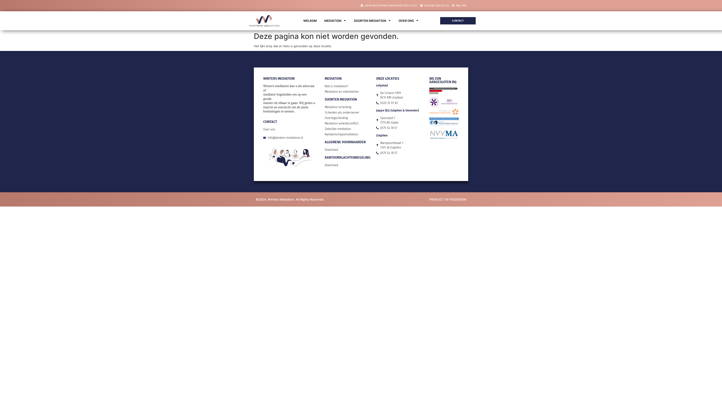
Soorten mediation (370, 21)
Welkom (310, 21)
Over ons (406, 21)
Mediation (332, 21)
